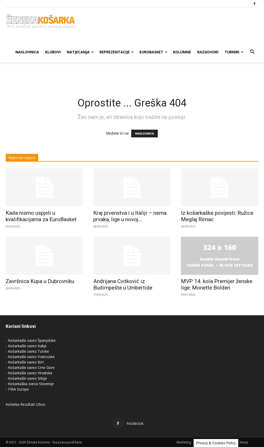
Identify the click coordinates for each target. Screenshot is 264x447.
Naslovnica (27, 51)
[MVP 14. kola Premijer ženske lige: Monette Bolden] (219, 256)
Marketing (184, 442)
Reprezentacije (115, 51)
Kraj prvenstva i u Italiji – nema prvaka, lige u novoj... (130, 216)
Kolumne (182, 51)
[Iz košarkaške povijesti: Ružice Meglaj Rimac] (219, 187)
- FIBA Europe (17, 389)
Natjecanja (78, 51)
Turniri (232, 51)
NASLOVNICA (144, 133)
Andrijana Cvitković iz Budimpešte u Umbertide (122, 284)
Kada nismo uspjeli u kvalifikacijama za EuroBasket (41, 216)
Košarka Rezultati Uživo (25, 404)
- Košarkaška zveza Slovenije (30, 383)
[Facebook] (254, 3)
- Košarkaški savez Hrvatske (29, 372)
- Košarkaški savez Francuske (30, 356)
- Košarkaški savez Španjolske (31, 340)
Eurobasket (151, 51)
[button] (252, 52)
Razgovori (207, 51)
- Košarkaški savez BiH (25, 362)
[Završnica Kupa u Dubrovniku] (44, 256)
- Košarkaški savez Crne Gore (30, 367)
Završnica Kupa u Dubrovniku (40, 281)
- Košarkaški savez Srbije (26, 378)
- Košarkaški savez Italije (26, 345)
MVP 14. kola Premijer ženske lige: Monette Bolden (216, 284)
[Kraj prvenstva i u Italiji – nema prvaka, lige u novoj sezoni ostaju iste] (132, 187)
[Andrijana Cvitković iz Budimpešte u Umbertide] (132, 256)
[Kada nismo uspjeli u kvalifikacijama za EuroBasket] (44, 187)
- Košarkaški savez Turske (27, 351)
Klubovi (53, 51)
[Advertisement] (132, 76)
